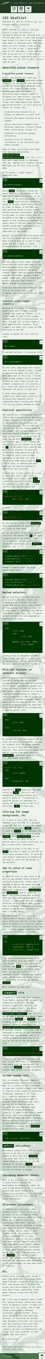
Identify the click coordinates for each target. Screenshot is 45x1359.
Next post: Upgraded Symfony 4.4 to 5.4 (22, 1347)
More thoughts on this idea (16, 987)
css (39, 22)
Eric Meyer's (23, 30)
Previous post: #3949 (13, 1349)
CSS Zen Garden (15, 404)
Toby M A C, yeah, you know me (31, 3)
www (35, 22)
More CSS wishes (10, 1339)
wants (14, 24)
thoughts (7, 24)
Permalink (24, 24)
